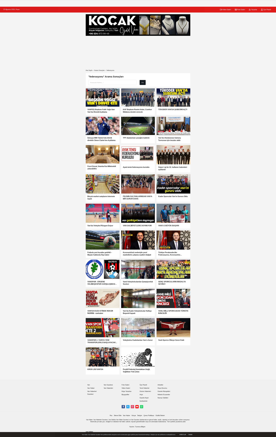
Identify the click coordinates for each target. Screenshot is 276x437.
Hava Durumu (162, 388)
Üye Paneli (267, 9)
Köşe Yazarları (127, 391)
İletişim (139, 415)
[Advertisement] (138, 53)
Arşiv (141, 394)
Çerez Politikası (149, 415)
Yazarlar (254, 9)
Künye (134, 415)
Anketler (160, 385)
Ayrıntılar (182, 434)
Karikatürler (143, 401)
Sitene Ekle (118, 415)
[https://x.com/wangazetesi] (127, 406)
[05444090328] (141, 406)
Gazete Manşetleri (164, 391)
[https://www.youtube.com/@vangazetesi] (137, 406)
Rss (111, 415)
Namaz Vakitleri (163, 398)
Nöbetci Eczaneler (164, 394)
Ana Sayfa (89, 70)
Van (88, 385)
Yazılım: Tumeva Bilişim (137, 427)
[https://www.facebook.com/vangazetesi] (123, 406)
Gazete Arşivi (144, 398)
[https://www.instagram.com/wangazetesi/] (132, 406)
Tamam (190, 434)
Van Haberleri (108, 388)
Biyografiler (125, 394)
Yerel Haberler (144, 388)
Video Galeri (226, 9)
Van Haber (91, 388)
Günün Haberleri (145, 391)
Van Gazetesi (108, 385)
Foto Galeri (241, 9)
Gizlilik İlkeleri (160, 415)
